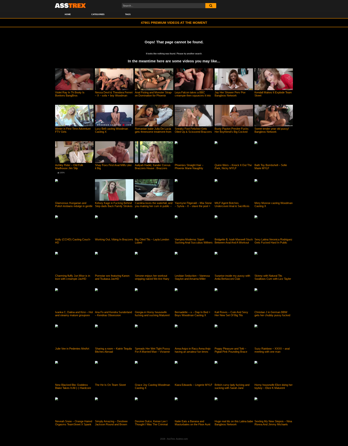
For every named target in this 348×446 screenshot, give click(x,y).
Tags (127, 14)
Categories (97, 14)
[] (210, 5)
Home (68, 14)
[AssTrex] (70, 5)
